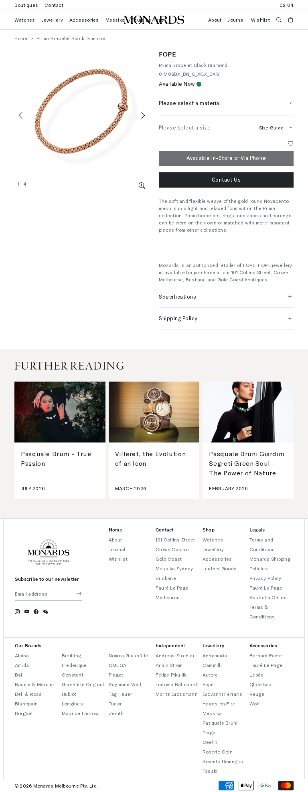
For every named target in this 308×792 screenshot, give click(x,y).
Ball (19, 674)
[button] (142, 185)
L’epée (256, 674)
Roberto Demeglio (223, 761)
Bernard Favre (265, 655)
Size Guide (271, 127)
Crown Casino (172, 549)
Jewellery (52, 19)
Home (20, 38)
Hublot (69, 694)
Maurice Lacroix (80, 713)
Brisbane (166, 578)
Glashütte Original (83, 684)
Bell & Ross (28, 694)
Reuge (256, 694)
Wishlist (260, 19)
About (214, 19)
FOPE (167, 54)
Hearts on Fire (219, 703)
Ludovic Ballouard (176, 684)
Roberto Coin (218, 751)
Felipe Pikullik (171, 674)
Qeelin (210, 742)
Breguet (24, 713)
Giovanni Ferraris (222, 694)
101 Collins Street (175, 539)
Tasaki (210, 771)
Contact (54, 5)
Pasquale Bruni (220, 722)
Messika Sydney (174, 568)
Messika (115, 19)
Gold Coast (169, 559)
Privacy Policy (265, 578)
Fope (208, 684)
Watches (24, 19)
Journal (236, 19)
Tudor (115, 703)
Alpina (22, 655)
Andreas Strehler (175, 655)
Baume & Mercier (35, 684)
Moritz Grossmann (177, 694)
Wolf (254, 703)
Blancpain (26, 703)
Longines (72, 703)
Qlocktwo (260, 684)
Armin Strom (169, 665)
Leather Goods (220, 568)
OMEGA (117, 665)
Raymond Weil (125, 684)
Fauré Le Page (265, 665)
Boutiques (26, 5)
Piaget (116, 674)
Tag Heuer (120, 694)
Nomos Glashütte (129, 655)
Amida (22, 665)
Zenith (116, 713)
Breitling (71, 655)
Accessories (84, 19)
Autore (210, 674)
